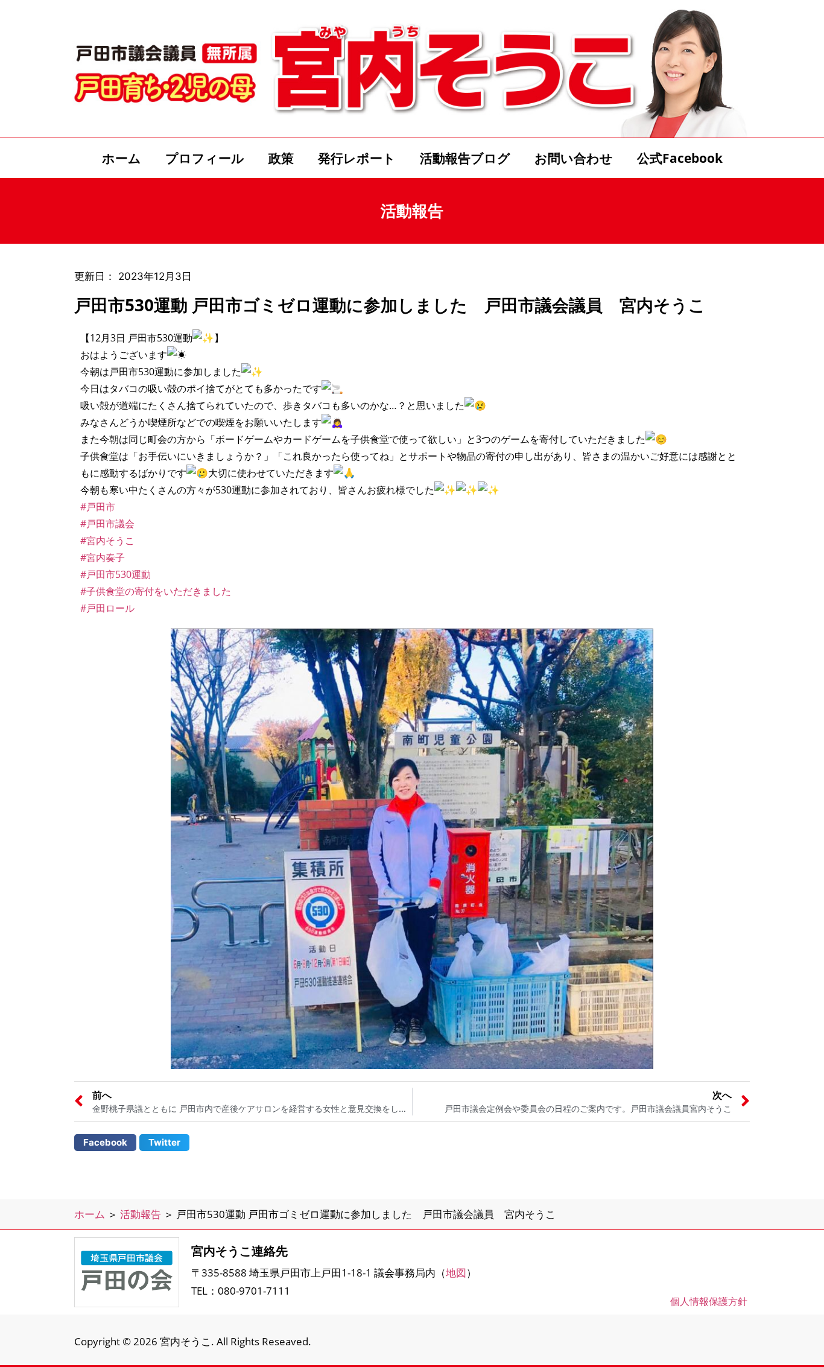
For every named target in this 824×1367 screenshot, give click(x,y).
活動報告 (140, 1214)
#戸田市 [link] (97, 506)
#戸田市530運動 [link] (115, 574)
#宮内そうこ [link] (107, 540)
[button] (105, 1142)
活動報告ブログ (465, 158)
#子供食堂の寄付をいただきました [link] (155, 591)
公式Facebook (680, 158)
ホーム (121, 158)
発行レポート (357, 158)
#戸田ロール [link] (107, 608)
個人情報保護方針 (708, 1301)
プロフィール (204, 158)
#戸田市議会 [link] (107, 523)
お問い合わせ (573, 158)
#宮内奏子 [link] (102, 557)
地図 (456, 1273)
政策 (281, 158)
